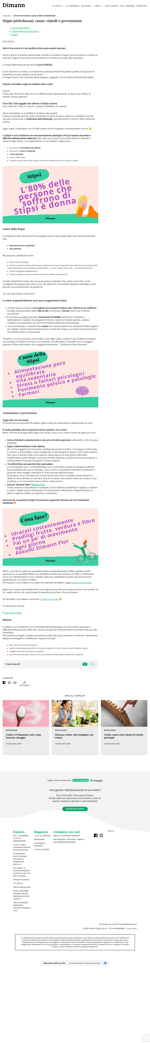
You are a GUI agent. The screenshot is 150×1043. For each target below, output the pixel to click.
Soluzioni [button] (86, 6)
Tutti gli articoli (42, 836)
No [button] (92, 664)
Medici (98, 6)
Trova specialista (22, 887)
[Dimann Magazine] (26, 713)
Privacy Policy (132, 928)
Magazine (130, 6)
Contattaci (141, 6)
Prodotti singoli (21, 880)
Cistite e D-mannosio (81, 582)
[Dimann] (20, 5)
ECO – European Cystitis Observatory (20, 838)
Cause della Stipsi (20, 27)
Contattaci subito (75, 809)
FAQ (122, 6)
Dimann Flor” (38, 484)
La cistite (56, 6)
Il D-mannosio (72, 6)
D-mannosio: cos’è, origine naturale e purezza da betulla (20, 859)
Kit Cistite (18, 883)
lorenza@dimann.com (128, 924)
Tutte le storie (41, 849)
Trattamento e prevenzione (25, 31)
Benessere (39, 839)
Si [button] (85, 664)
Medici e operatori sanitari (66, 836)
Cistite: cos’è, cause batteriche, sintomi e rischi (22, 847)
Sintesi (14, 34)
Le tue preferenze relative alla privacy (85, 963)
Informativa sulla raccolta (54, 963)
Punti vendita (111, 6)
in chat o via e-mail (49, 599)
